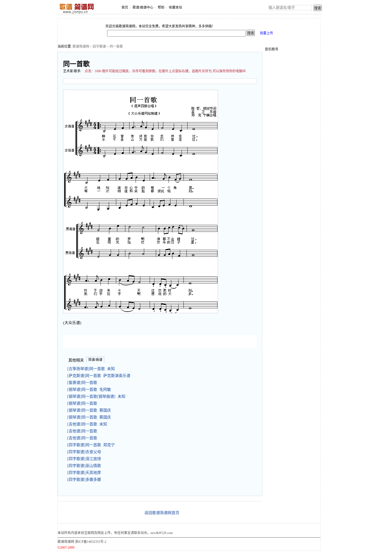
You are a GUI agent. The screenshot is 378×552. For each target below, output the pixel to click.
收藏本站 (175, 7)
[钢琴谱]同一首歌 (83, 403)
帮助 (161, 7)
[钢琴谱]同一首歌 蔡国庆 (89, 410)
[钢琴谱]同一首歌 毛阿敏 (89, 389)
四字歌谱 (99, 46)
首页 (124, 7)
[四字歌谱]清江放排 (85, 459)
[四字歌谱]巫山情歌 (85, 466)
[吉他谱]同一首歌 (83, 431)
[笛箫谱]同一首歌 (83, 383)
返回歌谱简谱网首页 (161, 513)
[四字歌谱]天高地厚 (85, 473)
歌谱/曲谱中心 (143, 7)
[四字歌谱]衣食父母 (85, 452)
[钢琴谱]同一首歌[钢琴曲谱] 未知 (96, 396)
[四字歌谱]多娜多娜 (85, 479)
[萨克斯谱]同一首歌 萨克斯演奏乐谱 (98, 376)
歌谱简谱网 (81, 46)
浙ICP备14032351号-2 (90, 542)
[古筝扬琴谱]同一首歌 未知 (91, 369)
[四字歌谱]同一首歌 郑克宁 (91, 445)
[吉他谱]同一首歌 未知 (87, 424)
